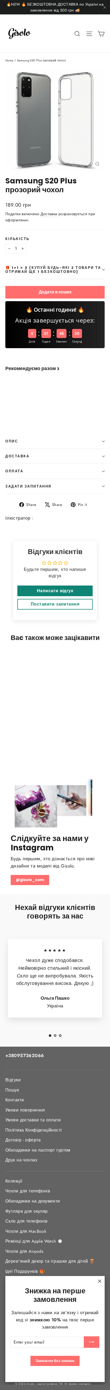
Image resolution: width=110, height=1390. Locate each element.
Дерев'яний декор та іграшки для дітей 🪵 (50, 1261)
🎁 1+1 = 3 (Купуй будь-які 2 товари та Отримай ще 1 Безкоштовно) (53, 269)
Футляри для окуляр (26, 1211)
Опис (11, 441)
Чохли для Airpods (24, 1251)
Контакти (14, 1100)
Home (9, 60)
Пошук (12, 1090)
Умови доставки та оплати (33, 1120)
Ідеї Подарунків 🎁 (25, 1271)
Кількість (17, 239)
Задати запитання (28, 486)
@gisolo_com (30, 879)
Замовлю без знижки (55, 1360)
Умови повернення (25, 1110)
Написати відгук (55, 591)
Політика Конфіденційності (33, 1130)
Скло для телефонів (26, 1221)
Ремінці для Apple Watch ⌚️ (34, 1241)
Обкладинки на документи (32, 1201)
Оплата (14, 471)
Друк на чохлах (21, 1160)
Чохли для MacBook (25, 1231)
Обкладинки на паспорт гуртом (37, 1150)
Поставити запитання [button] (55, 604)
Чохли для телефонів (27, 1191)
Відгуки (13, 1080)
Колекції (13, 1181)
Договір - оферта (23, 1140)
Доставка (49, 214)
